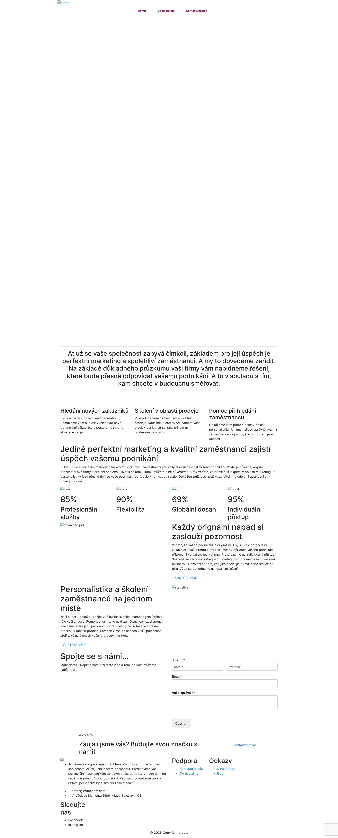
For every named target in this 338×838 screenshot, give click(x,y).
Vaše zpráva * (184, 693)
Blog (220, 773)
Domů (142, 10)
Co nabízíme (166, 10)
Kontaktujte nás (196, 10)
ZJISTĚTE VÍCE (185, 578)
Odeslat (180, 723)
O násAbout (225, 769)
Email (177, 676)
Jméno (178, 660)
